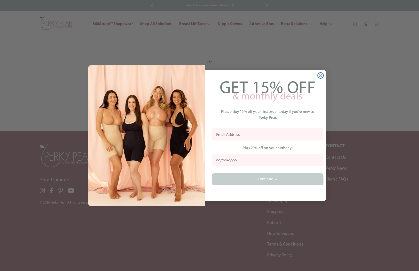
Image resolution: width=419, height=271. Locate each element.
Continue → (268, 179)
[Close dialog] (320, 75)
